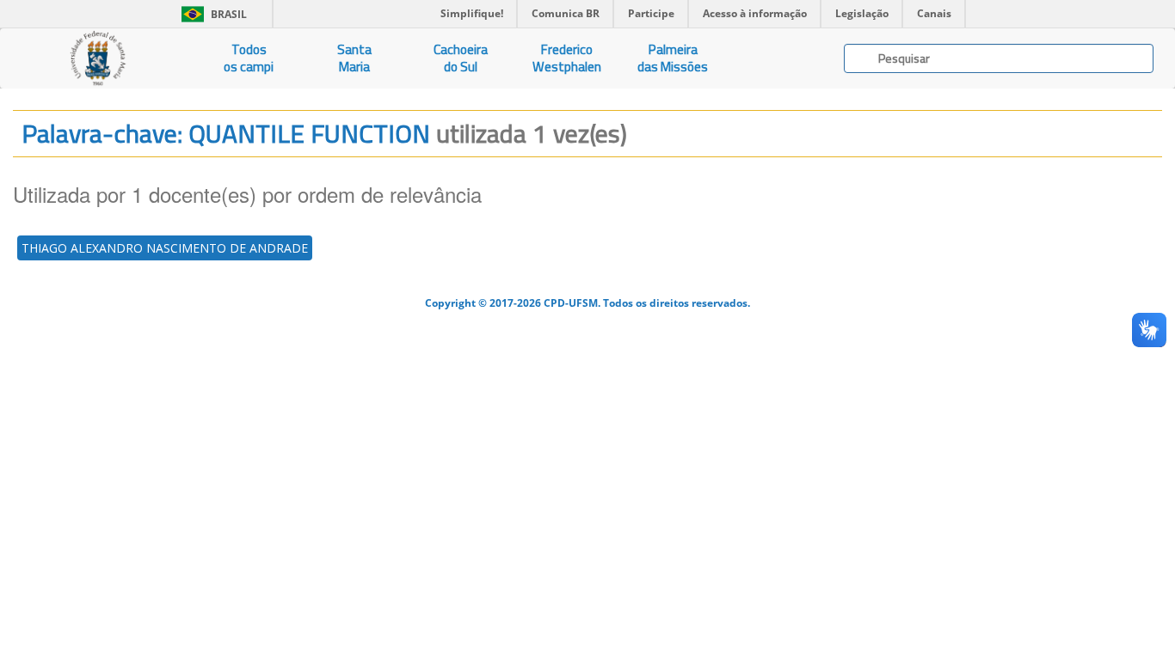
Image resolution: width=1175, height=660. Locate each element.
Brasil (211, 14)
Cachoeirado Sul (461, 58)
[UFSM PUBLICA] (98, 58)
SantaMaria (354, 58)
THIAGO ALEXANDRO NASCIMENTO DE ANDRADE (165, 248)
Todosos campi (249, 58)
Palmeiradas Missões (672, 58)
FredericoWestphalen (566, 58)
